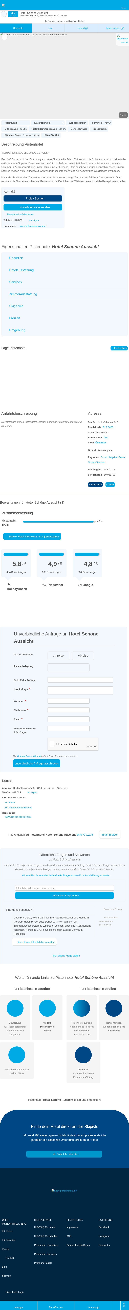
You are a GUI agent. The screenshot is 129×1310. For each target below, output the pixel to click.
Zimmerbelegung (23, 666)
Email (17, 719)
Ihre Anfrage (21, 689)
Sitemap (6, 1275)
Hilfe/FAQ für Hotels (44, 1227)
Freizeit (14, 318)
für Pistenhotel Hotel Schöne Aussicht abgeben (15, 1028)
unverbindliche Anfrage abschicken (36, 763)
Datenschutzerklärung (29, 756)
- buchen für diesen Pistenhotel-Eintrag (83, 1073)
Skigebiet (15, 306)
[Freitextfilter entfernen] (113, 4)
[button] (64, 76)
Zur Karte (10, 802)
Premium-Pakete (43, 1262)
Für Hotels (7, 1231)
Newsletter (104, 1245)
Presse (5, 1249)
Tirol (105, 437)
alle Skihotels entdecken (65, 1154)
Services (15, 282)
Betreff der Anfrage (25, 680)
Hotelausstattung (21, 270)
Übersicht (17, 28)
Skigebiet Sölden (117, 457)
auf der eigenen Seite (113, 1026)
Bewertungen (114, 28)
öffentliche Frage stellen (66, 895)
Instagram (104, 1236)
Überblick (15, 258)
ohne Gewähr (84, 834)
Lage (50, 28)
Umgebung (16, 330)
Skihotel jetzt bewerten (33, 536)
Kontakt (110, 484)
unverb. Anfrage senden (34, 207)
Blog (4, 1266)
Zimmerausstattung (22, 294)
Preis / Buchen (34, 198)
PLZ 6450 (108, 427)
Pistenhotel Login (14, 1292)
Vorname (19, 701)
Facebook (104, 1227)
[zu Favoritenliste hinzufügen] (4, 37)
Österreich (100, 442)
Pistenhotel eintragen (45, 1254)
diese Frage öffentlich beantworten (36, 942)
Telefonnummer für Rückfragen (25, 730)
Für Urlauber (9, 1240)
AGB (69, 1236)
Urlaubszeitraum (23, 654)
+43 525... (19, 220)
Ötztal (104, 457)
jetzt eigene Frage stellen (66, 955)
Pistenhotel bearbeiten (46, 1245)
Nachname (20, 710)
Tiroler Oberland (96, 462)
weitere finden (47, 1026)
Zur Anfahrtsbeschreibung (18, 807)
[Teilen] (116, 1305)
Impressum (72, 1227)
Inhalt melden (109, 834)
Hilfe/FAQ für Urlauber (46, 1236)
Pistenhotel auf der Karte (19, 214)
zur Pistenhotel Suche (4, 14)
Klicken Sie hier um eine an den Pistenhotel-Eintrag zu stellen (66, 875)
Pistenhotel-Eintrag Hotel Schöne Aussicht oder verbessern (82, 1028)
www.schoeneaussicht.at (33, 226)
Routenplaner (120, 348)
